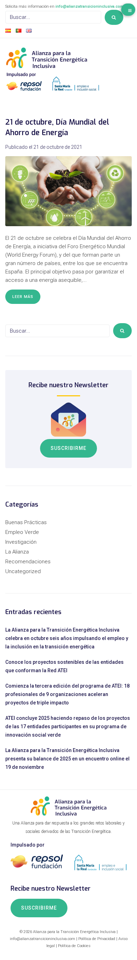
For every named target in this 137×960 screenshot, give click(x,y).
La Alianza (17, 552)
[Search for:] (53, 17)
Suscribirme (68, 448)
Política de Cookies (74, 946)
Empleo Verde (22, 532)
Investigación (21, 542)
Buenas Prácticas (26, 522)
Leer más (22, 296)
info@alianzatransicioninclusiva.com (89, 6)
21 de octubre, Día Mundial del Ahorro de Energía (57, 127)
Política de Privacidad (96, 939)
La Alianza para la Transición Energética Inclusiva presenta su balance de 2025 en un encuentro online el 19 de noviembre (67, 758)
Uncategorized (23, 571)
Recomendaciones (28, 561)
